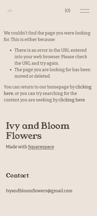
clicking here (71, 99)
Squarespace (41, 146)
